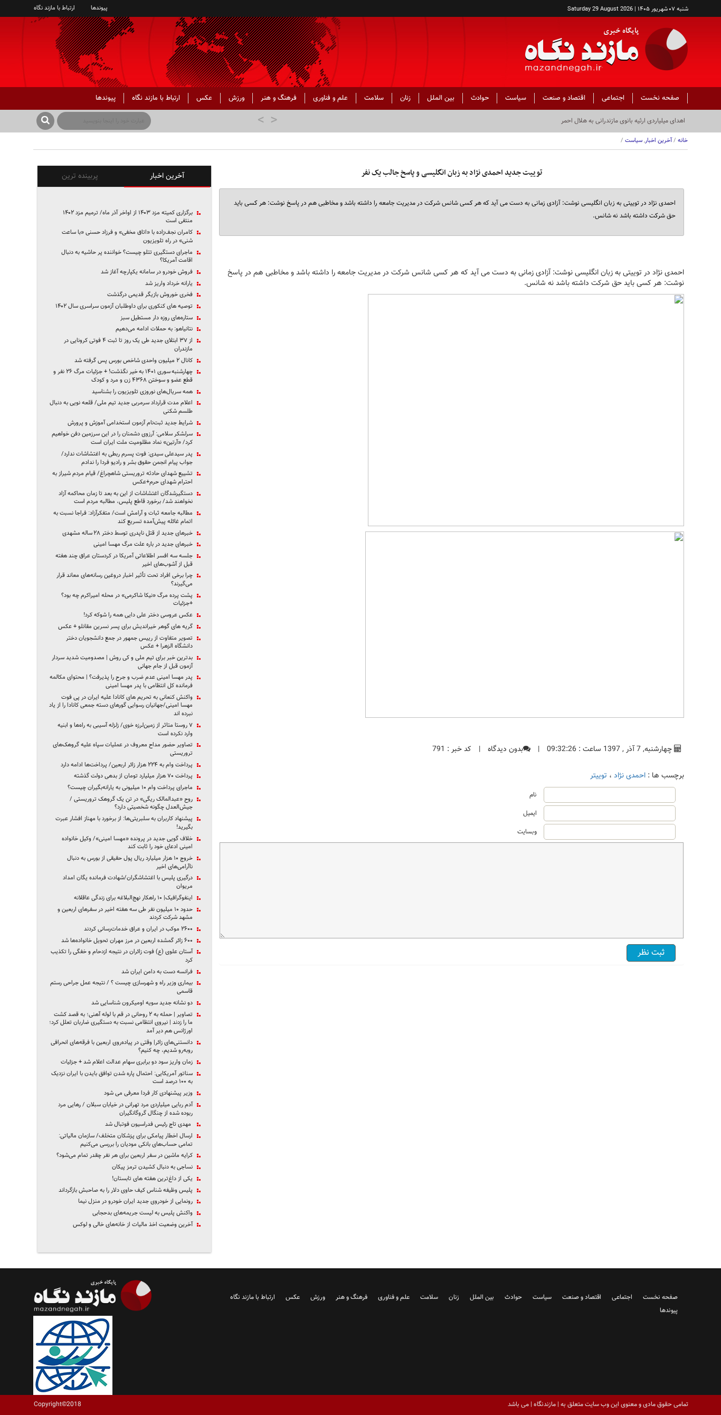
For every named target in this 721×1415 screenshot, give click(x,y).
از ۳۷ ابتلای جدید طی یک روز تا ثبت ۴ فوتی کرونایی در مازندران (128, 345)
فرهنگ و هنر (279, 98)
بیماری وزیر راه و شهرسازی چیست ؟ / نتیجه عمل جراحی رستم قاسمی (121, 987)
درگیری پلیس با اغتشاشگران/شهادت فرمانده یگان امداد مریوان (128, 882)
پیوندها (99, 8)
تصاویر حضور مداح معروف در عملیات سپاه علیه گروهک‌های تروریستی (123, 749)
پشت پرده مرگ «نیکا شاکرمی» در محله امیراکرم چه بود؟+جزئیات (127, 600)
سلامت (374, 98)
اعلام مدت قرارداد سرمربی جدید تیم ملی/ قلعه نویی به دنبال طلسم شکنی (121, 407)
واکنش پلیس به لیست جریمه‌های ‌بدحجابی (142, 1213)
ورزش (236, 98)
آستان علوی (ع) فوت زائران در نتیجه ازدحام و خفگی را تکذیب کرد (122, 956)
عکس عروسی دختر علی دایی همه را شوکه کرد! (138, 615)
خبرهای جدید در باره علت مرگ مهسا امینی (143, 544)
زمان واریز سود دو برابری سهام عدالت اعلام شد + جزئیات (127, 1062)
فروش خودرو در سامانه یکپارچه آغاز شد (147, 272)
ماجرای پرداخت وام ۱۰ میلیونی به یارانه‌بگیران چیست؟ (130, 788)
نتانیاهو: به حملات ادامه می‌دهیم (154, 329)
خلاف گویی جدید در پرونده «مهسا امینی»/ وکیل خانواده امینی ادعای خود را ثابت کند (127, 843)
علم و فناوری (330, 98)
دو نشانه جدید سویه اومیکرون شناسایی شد (142, 1003)
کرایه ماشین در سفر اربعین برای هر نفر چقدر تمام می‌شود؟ (124, 1156)
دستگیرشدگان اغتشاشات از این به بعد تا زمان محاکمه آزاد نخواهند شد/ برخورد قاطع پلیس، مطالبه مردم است (126, 498)
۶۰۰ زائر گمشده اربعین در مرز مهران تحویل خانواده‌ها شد (127, 941)
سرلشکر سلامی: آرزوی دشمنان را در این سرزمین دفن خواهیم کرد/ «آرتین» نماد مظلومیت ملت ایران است (122, 438)
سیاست (515, 98)
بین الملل (440, 98)
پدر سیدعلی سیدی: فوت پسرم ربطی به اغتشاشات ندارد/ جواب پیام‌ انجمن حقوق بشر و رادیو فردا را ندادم (127, 458)
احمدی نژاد (630, 776)
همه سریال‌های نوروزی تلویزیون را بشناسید (142, 392)
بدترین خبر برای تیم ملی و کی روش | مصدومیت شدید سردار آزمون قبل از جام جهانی (122, 662)
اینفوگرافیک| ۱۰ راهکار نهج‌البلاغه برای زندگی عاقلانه (133, 898)
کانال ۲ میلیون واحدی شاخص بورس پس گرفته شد (133, 361)
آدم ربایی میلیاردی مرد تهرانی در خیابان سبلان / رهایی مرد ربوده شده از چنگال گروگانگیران (125, 1109)
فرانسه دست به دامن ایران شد (157, 972)
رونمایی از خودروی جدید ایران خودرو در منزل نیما (135, 1202)
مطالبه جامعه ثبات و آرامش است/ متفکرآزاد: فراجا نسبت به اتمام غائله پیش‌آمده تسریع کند (123, 517)
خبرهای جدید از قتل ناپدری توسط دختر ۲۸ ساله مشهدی (127, 533)
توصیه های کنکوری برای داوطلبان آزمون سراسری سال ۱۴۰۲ (124, 306)
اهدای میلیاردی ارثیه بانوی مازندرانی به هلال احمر (623, 121)
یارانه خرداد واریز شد (169, 284)
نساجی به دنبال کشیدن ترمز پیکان (152, 1167)
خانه (683, 140)
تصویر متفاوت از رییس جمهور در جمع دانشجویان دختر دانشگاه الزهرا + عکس (129, 642)
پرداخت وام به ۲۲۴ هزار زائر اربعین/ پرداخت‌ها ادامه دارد (127, 765)
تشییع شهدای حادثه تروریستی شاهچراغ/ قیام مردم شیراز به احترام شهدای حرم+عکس (122, 478)
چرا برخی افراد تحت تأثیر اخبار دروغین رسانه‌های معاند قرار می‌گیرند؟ (124, 580)
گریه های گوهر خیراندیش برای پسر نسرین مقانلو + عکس (125, 627)
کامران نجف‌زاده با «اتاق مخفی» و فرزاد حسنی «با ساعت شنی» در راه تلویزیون (127, 237)
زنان (405, 98)
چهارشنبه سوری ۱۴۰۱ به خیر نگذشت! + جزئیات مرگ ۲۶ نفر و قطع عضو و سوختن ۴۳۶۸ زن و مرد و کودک (123, 376)
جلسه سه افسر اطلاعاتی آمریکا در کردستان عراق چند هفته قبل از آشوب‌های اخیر (124, 560)
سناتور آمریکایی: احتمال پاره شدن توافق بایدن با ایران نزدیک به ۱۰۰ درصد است (122, 1078)
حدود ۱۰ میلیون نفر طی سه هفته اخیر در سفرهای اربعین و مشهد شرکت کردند (125, 914)
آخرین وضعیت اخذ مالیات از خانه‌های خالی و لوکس (133, 1225)
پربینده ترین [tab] (80, 176)
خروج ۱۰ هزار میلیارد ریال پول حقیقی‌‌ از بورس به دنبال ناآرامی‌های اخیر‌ (130, 862)
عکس (204, 98)
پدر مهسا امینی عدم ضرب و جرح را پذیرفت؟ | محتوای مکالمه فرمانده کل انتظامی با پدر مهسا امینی (121, 681)
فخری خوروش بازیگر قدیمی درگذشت (150, 295)
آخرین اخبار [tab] (167, 176)
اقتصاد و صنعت (564, 98)
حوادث (480, 98)
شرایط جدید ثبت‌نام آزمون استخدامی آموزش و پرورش (130, 423)
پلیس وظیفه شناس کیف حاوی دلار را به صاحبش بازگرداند (126, 1190)
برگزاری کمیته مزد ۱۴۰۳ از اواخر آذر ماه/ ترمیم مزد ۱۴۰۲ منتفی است (128, 217)
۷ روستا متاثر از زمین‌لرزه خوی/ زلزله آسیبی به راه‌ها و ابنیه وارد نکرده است (125, 729)
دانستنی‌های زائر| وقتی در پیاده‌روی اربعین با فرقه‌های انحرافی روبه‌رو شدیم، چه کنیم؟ (122, 1047)
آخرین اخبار (658, 140)
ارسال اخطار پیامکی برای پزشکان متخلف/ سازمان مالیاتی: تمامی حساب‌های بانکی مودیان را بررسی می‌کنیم (126, 1140)
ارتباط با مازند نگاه (54, 8)
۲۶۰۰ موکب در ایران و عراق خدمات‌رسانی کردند (138, 929)
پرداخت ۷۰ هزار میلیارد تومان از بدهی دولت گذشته (133, 776)
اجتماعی (613, 98)
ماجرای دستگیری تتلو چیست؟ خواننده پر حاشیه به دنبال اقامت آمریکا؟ (127, 257)
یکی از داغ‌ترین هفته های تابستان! (152, 1179)
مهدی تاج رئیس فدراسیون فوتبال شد (149, 1124)
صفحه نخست (660, 98)
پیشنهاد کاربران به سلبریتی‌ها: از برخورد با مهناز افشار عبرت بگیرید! (124, 823)
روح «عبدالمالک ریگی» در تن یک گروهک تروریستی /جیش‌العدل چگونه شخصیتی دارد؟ (131, 803)
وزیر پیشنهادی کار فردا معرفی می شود (148, 1093)
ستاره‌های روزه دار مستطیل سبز (156, 318)
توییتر (598, 776)
